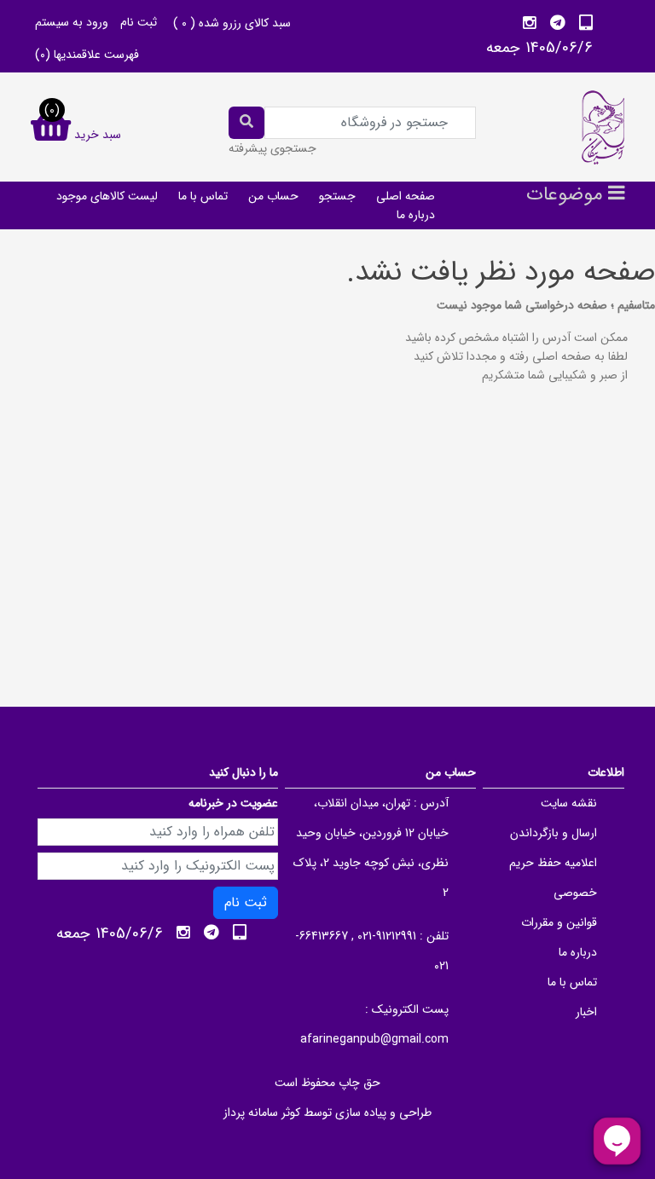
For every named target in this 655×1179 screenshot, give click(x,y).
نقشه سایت (569, 803)
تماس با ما (203, 196)
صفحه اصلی (405, 196)
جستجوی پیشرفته (272, 148)
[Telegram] (557, 23)
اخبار (586, 1012)
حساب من (273, 196)
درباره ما (416, 214)
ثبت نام (138, 22)
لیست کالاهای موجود (107, 196)
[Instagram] (529, 23)
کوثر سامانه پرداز (261, 1112)
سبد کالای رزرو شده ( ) (232, 23)
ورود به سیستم (71, 22)
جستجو (337, 196)
